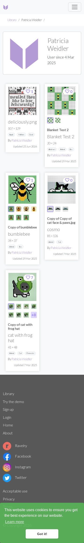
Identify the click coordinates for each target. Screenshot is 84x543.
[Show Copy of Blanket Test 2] (58, 120)
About (8, 433)
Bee (71, 149)
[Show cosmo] (50, 209)
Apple (11, 134)
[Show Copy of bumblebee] (11, 217)
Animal (62, 149)
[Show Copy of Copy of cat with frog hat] (19, 315)
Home (8, 425)
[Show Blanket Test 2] (50, 120)
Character (30, 353)
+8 (34, 314)
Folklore (21, 134)
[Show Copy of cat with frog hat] (19, 306)
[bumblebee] (22, 189)
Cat (59, 242)
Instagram (23, 467)
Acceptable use (15, 491)
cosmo (53, 229)
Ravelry (21, 445)
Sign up (8, 409)
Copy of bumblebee (22, 227)
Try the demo (13, 401)
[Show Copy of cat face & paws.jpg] (58, 209)
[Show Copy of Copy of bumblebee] (26, 209)
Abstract (52, 149)
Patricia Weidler (22, 140)
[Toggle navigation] (74, 7)
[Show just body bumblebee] (34, 209)
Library (12, 20)
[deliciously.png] (22, 100)
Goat (31, 134)
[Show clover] (65, 209)
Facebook (23, 456)
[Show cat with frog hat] (11, 306)
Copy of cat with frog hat (20, 326)
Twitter (21, 477)
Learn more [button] (14, 522)
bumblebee (19, 234)
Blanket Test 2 (58, 130)
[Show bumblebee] (11, 209)
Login (7, 417)
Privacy (9, 499)
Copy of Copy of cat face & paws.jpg (61, 220)
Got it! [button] (42, 534)
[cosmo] (61, 189)
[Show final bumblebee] (19, 209)
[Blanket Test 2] (61, 100)
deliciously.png (22, 122)
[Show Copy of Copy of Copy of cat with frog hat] (26, 315)
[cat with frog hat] (22, 286)
